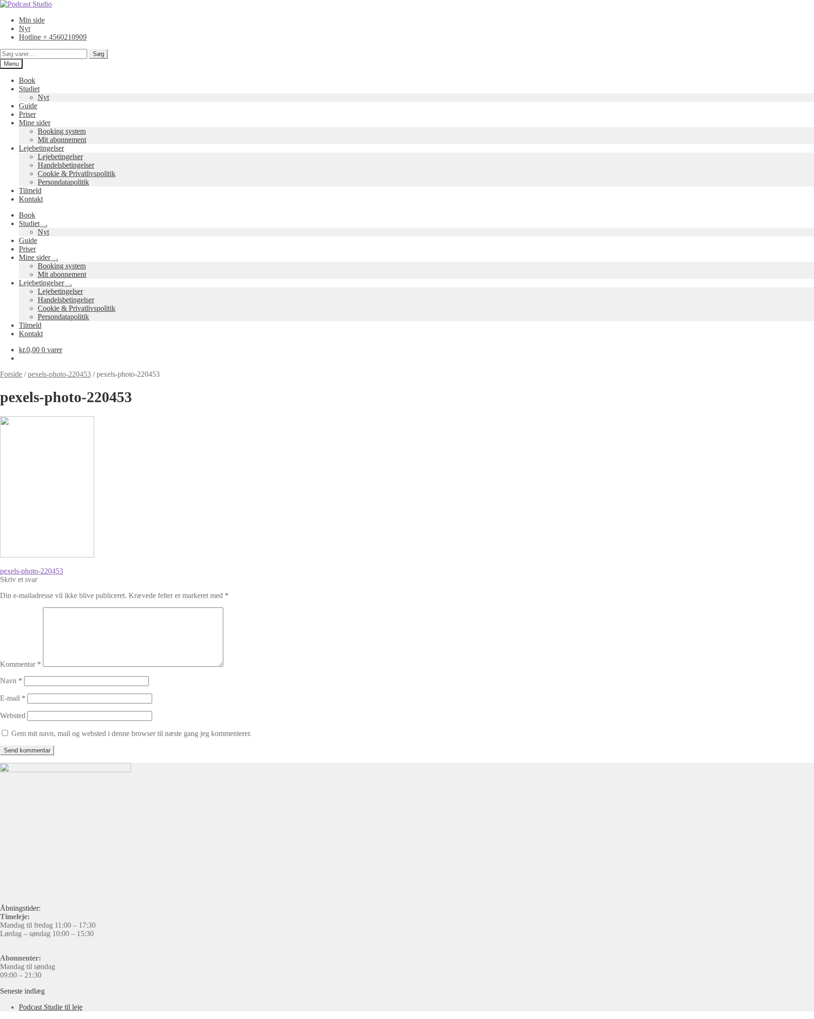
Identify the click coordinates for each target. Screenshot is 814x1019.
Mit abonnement (62, 140)
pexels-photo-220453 (59, 374)
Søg (98, 53)
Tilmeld (30, 190)
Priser (27, 114)
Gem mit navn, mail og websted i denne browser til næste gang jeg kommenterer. (131, 733)
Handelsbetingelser (66, 165)
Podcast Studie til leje (50, 1007)
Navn (11, 681)
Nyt (24, 28)
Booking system (62, 131)
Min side (32, 20)
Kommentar (20, 664)
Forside (11, 374)
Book (27, 80)
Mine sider (34, 123)
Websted (12, 716)
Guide (28, 106)
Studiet (29, 89)
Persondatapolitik (63, 182)
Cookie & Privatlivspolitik (76, 174)
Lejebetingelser (41, 148)
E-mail (12, 698)
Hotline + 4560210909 (53, 37)
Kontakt (31, 199)
